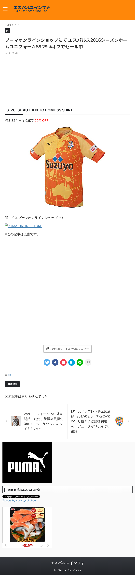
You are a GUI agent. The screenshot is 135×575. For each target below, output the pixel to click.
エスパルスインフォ (68, 563)
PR (9, 374)
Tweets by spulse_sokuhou (19, 500)
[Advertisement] (67, 79)
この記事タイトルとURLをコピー (69, 348)
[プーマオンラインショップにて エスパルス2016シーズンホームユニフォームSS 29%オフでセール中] (71, 362)
